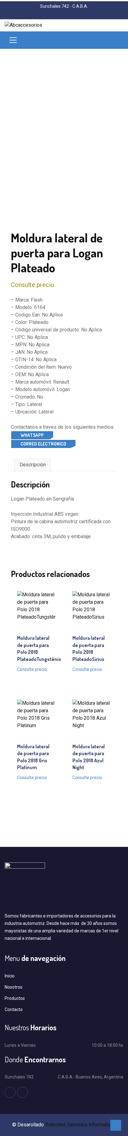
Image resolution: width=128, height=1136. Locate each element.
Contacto (14, 1009)
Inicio (10, 975)
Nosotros (13, 987)
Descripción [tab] (33, 465)
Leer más (36, 618)
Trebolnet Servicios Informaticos (80, 1125)
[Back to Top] (115, 1125)
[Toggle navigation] (13, 40)
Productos (15, 998)
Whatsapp (32, 435)
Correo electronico (43, 444)
